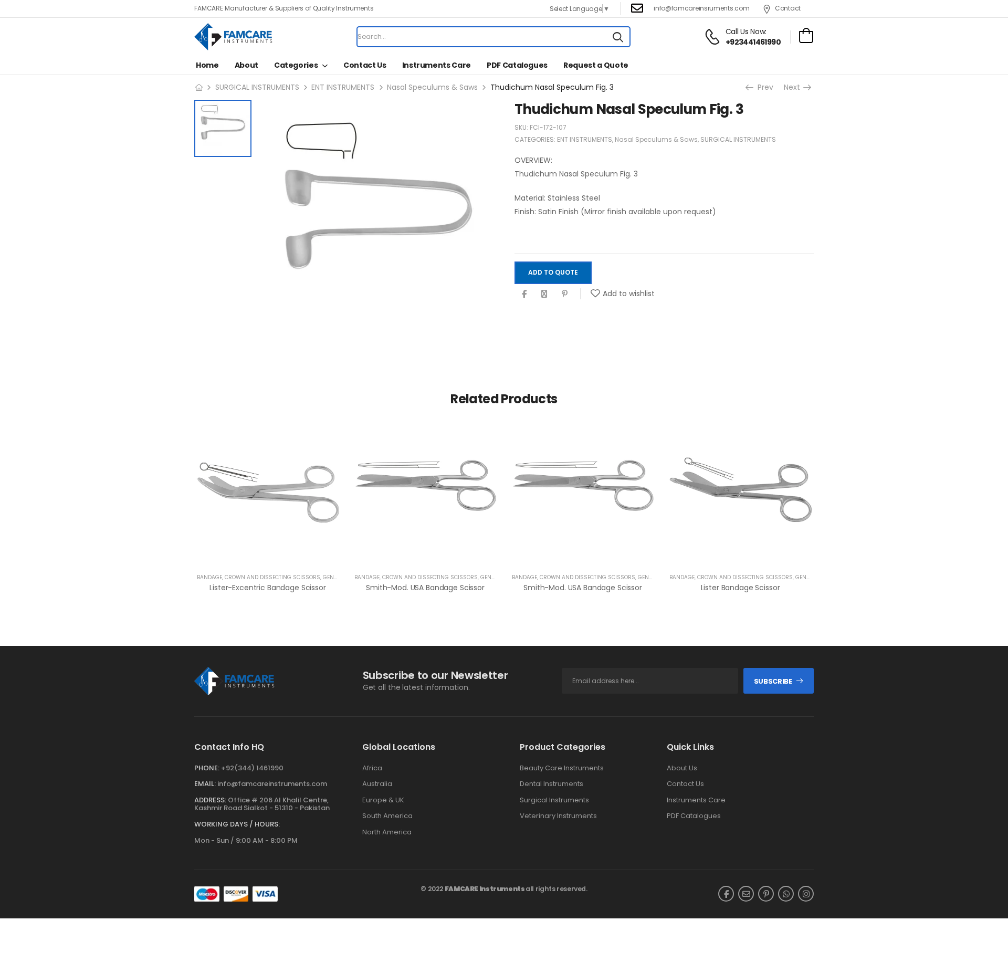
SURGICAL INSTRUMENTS (257, 87)
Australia (377, 784)
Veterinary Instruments (558, 816)
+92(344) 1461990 (252, 768)
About (246, 65)
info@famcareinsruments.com (701, 8)
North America (387, 832)
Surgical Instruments (554, 800)
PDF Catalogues (517, 65)
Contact (788, 8)
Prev (762, 87)
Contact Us (364, 65)
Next (795, 87)
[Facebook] (524, 294)
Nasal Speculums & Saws (432, 87)
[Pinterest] (565, 294)
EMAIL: (205, 784)
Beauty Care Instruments (562, 768)
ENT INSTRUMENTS (342, 87)
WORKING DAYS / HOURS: (237, 824)
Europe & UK (383, 800)
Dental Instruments (551, 784)
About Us (682, 768)
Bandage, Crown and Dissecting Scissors (258, 577)
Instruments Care (436, 65)
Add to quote (553, 272)
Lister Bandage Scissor (740, 587)
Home (207, 65)
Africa (372, 768)
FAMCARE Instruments (485, 888)
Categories (296, 65)
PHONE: (206, 768)
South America (387, 816)
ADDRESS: (210, 800)
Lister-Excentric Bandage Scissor (267, 587)
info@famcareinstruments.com (272, 784)
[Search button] (618, 36)
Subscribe (773, 681)
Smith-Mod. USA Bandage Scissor (425, 587)
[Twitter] (544, 294)
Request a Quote (595, 65)
